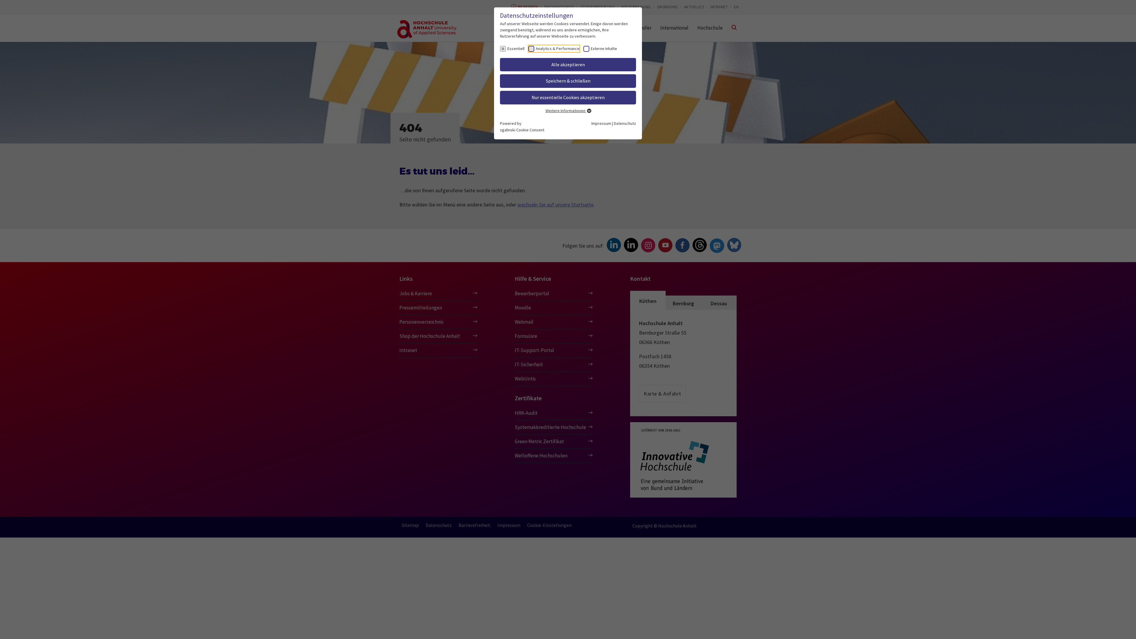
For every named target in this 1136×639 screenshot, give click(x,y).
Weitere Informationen (566, 110)
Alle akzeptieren (568, 64)
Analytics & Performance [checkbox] (558, 48)
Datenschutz (625, 123)
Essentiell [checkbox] (516, 48)
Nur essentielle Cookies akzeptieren (568, 97)
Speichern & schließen (568, 81)
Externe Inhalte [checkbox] (604, 48)
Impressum (601, 123)
